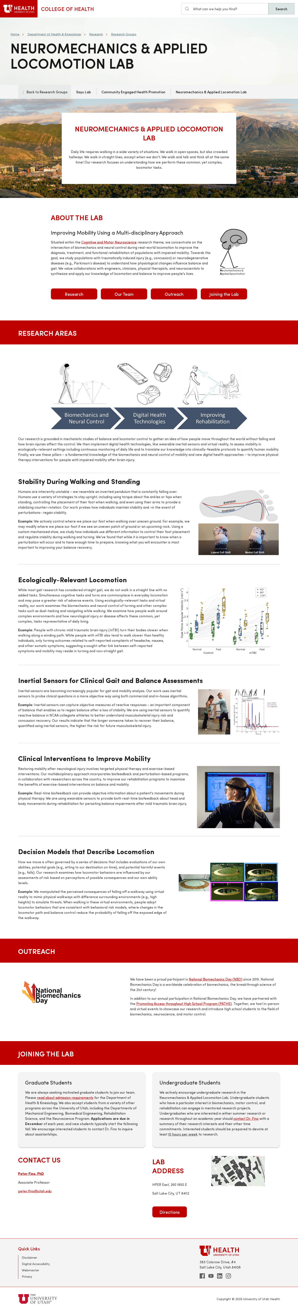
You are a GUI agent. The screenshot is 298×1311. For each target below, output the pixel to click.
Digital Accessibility (36, 1264)
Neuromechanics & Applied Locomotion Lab (211, 91)
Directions (169, 1212)
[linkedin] (219, 1276)
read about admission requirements (65, 1097)
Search (281, 8)
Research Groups (123, 34)
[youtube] (211, 1276)
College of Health (67, 8)
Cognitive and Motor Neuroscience (109, 242)
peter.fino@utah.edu (34, 1191)
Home (14, 34)
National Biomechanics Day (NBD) (215, 979)
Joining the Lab (224, 294)
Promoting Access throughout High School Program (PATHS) (184, 1003)
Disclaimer (29, 1257)
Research (96, 34)
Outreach (174, 294)
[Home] (19, 8)
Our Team (124, 294)
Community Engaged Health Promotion (133, 91)
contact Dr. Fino (246, 1118)
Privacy (27, 1276)
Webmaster (30, 1270)
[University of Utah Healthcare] (240, 1251)
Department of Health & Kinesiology (54, 34)
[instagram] (228, 1276)
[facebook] (202, 1276)
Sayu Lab (83, 91)
